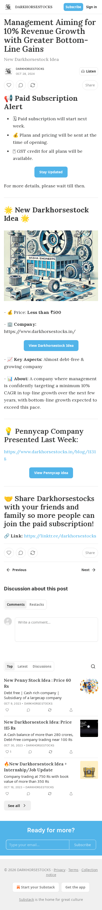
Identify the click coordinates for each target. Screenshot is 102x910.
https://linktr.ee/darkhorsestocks (60, 536)
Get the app (75, 887)
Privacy (59, 869)
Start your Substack (38, 887)
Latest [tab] (23, 666)
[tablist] (25, 604)
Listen (91, 71)
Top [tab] (10, 666)
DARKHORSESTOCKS (30, 69)
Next (85, 570)
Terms (73, 869)
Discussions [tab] (42, 666)
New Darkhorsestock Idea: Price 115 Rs (38, 725)
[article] (51, 695)
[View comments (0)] (21, 85)
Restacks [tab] (36, 604)
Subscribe (73, 7)
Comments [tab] (16, 604)
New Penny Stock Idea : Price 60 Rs (37, 683)
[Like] (9, 85)
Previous (19, 570)
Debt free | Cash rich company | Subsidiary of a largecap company (33, 695)
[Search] (93, 666)
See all (14, 805)
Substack (26, 899)
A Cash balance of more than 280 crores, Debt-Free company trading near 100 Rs (38, 737)
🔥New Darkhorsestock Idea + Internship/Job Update (35, 767)
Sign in (91, 7)
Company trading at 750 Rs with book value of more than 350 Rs (36, 779)
